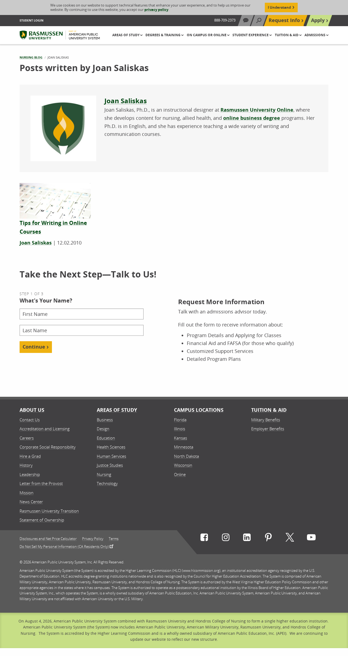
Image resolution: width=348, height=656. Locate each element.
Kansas (180, 438)
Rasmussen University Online (256, 109)
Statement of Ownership (42, 520)
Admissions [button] (315, 35)
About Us (32, 410)
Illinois (179, 428)
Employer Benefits (267, 428)
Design (103, 428)
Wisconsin (183, 465)
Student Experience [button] (250, 35)
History (26, 465)
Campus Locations (198, 410)
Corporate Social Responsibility (48, 447)
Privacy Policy (92, 539)
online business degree (252, 118)
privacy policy (156, 9)
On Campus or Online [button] (207, 35)
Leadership (30, 474)
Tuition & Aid (269, 410)
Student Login (32, 20)
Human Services (111, 456)
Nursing (104, 474)
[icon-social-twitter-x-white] (289, 538)
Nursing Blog (31, 57)
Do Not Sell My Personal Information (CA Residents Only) (64, 546)
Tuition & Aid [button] (287, 35)
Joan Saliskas (125, 100)
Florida (180, 419)
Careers (27, 438)
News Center (31, 501)
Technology (107, 483)
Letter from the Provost (41, 483)
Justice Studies (110, 465)
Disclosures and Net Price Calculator (48, 539)
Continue (34, 346)
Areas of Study (117, 410)
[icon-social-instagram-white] (225, 538)
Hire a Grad (30, 456)
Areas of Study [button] (126, 35)
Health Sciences (111, 447)
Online (180, 474)
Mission (26, 492)
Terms (114, 539)
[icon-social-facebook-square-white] (204, 538)
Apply (318, 20)
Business (105, 419)
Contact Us (30, 419)
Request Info (284, 20)
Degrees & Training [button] (163, 35)
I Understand (279, 7)
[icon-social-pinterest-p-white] (268, 538)
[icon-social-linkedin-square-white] (247, 538)
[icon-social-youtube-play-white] (311, 538)
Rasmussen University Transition (49, 511)
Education (106, 438)
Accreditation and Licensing (45, 428)
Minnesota (183, 447)
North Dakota (186, 456)
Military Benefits (265, 419)
